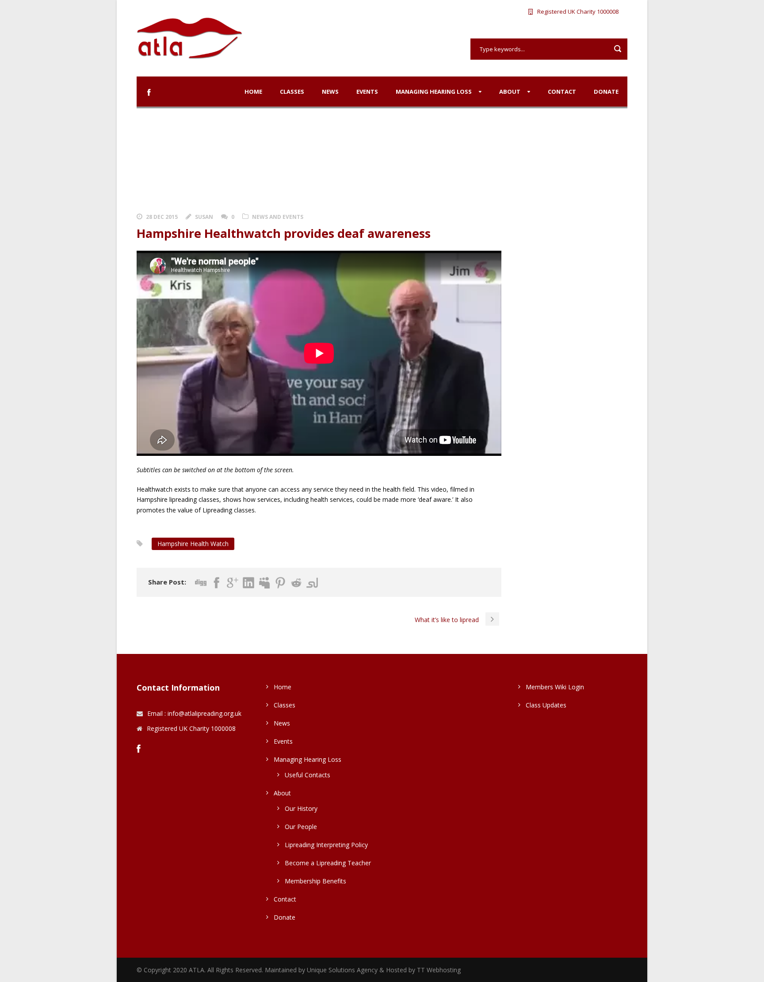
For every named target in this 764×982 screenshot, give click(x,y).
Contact (562, 92)
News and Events (277, 217)
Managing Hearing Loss (434, 92)
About (509, 92)
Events (367, 92)
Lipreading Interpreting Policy (326, 845)
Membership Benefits (315, 881)
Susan (204, 217)
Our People (301, 826)
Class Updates (546, 705)
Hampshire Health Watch (193, 543)
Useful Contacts (307, 775)
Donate (606, 92)
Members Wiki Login (555, 687)
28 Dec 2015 (162, 217)
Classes (292, 92)
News (330, 92)
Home (253, 92)
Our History (301, 808)
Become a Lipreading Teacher (328, 863)
